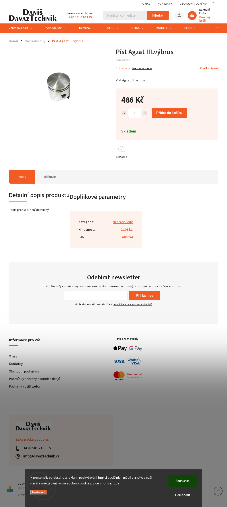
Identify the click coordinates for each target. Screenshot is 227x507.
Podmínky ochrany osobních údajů (34, 378)
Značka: (209, 68)
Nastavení (38, 492)
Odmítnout (182, 495)
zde (117, 483)
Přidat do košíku (169, 113)
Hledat (158, 15)
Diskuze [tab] (50, 176)
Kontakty (165, 4)
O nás (146, 4)
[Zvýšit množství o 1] (145, 113)
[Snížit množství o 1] (124, 113)
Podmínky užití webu (24, 386)
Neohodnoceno (142, 68)
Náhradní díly (123, 222)
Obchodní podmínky (194, 4)
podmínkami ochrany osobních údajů (132, 304)
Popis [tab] (22, 176)
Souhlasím (183, 481)
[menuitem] (24, 28)
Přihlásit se (144, 295)
